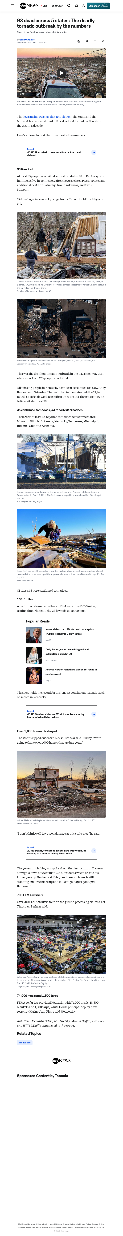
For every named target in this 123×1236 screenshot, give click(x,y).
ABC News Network (26, 1224)
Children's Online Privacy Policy (90, 1224)
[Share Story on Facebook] (79, 41)
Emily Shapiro (27, 39)
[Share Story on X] (87, 41)
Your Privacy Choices (84, 1227)
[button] (12, 6)
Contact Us (99, 1227)
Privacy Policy (42, 1224)
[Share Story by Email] (95, 41)
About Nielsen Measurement (48, 1227)
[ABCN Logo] (29, 5)
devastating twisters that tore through (47, 116)
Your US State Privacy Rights (62, 1224)
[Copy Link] (103, 41)
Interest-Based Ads (26, 1227)
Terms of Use (67, 1227)
